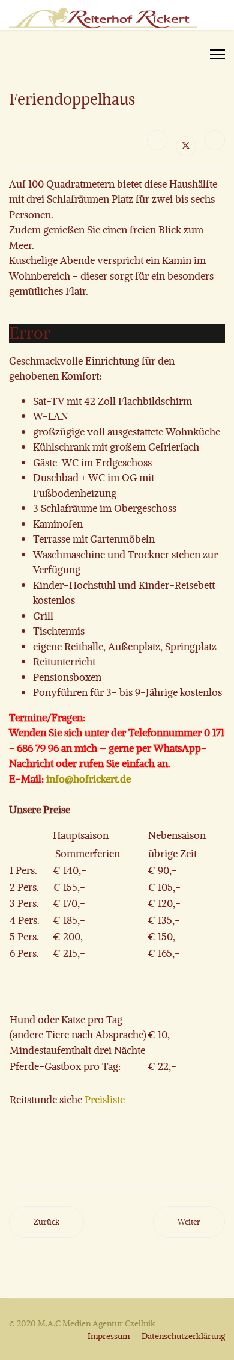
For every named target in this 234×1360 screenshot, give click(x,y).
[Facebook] (157, 140)
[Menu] (217, 54)
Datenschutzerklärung (183, 1335)
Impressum (109, 1335)
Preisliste (105, 1099)
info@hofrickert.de (88, 779)
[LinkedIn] (215, 140)
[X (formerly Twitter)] (186, 146)
